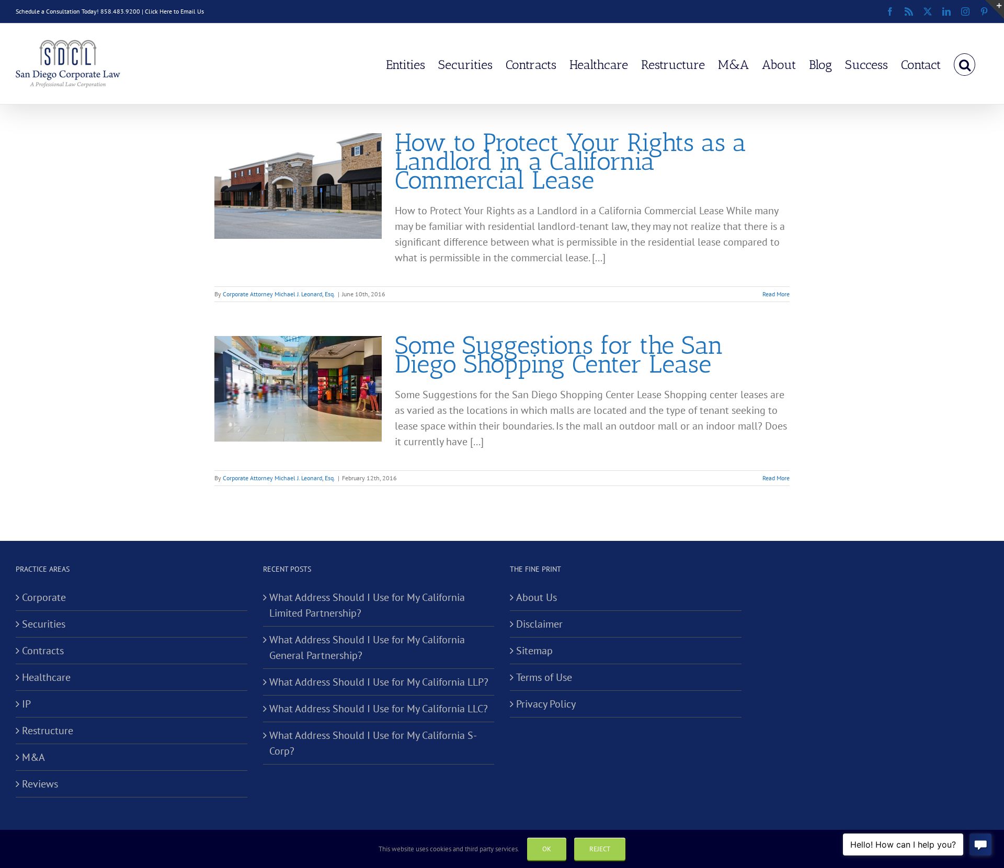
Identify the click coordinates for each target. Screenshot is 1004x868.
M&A (33, 757)
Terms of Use (544, 677)
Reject (599, 848)
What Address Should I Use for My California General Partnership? (367, 647)
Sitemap (534, 650)
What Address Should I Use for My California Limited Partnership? (367, 605)
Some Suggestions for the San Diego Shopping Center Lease (559, 354)
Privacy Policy (546, 704)
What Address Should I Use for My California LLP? (378, 682)
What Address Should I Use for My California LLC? (378, 708)
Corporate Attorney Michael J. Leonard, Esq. (279, 294)
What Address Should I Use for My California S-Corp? (373, 743)
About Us (536, 597)
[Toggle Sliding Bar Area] (994, 9)
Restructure (47, 730)
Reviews (40, 784)
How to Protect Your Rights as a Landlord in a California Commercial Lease (570, 161)
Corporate (44, 597)
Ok (546, 848)
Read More (776, 294)
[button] (964, 64)
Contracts (43, 650)
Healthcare (46, 677)
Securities (43, 624)
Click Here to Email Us (174, 11)
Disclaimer (539, 624)
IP (26, 704)
